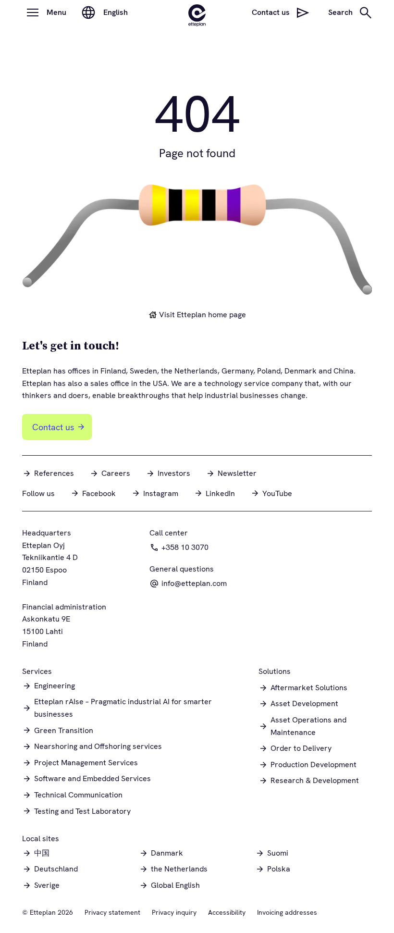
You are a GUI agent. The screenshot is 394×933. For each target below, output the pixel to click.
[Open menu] (32, 12)
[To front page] (197, 12)
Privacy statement (112, 912)
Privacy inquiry (174, 912)
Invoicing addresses (287, 912)
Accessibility (227, 912)
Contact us (53, 427)
